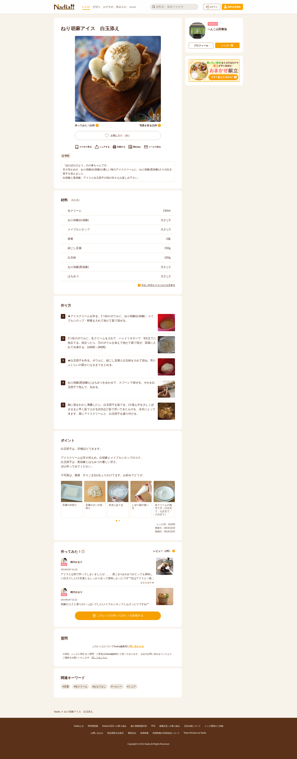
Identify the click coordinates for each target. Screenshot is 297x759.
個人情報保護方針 (139, 726)
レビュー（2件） (162, 551)
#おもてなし (99, 686)
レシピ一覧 (227, 45)
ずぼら (96, 6)
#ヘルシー (116, 686)
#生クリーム (80, 686)
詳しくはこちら (99, 657)
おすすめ (108, 6)
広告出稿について (192, 726)
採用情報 (144, 733)
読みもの (121, 6)
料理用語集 (93, 726)
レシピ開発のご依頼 (214, 726)
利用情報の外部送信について (166, 733)
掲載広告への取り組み (169, 726)
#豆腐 (66, 686)
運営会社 (132, 733)
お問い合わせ (97, 733)
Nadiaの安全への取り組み (114, 726)
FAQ (153, 726)
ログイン (214, 7)
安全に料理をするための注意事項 (158, 285)
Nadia (57, 711)
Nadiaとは (79, 726)
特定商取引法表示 (115, 733)
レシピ (86, 6)
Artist (132, 6)
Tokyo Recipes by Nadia (195, 733)
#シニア (131, 686)
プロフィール (201, 45)
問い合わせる (137, 646)
